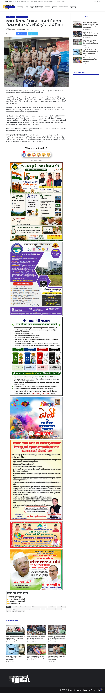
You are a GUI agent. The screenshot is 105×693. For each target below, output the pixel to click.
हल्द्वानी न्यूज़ (9, 611)
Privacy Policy (96, 690)
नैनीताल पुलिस (29, 609)
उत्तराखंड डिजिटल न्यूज (52, 606)
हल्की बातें (54, 7)
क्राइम (17, 16)
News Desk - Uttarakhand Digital (17, 29)
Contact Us (78, 690)
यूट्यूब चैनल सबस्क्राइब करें (17, 601)
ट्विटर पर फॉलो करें (14, 603)
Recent (86, 16)
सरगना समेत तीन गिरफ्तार (50, 609)
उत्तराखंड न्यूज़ (9, 609)
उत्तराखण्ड (20, 7)
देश (27, 7)
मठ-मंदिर (47, 7)
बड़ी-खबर (21, 16)
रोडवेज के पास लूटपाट (36, 609)
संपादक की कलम (63, 7)
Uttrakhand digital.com (37, 606)
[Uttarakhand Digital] (9, 7)
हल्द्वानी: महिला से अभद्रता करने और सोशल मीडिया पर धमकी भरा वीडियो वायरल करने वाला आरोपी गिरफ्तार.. (56, 658)
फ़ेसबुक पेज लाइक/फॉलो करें (17, 599)
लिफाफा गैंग (43, 609)
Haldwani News (15, 606)
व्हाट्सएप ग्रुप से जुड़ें (15, 597)
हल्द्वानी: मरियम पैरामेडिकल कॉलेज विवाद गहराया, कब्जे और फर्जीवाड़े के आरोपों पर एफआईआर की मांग (14, 658)
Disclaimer (86, 690)
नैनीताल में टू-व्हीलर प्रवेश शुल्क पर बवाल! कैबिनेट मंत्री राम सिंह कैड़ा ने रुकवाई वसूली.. (36, 1)
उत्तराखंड (8, 16)
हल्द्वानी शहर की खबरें (21, 611)
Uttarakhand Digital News (25, 606)
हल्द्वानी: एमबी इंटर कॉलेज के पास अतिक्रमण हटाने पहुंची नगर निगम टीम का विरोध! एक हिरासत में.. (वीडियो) (36, 638)
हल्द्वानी (26, 16)
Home (70, 690)
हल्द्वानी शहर (14, 611)
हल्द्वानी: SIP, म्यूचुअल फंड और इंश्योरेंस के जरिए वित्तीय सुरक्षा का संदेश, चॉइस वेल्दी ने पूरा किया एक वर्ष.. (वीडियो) (57, 638)
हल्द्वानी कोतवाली (58, 609)
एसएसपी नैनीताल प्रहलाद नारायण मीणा (19, 609)
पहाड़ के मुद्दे (73, 7)
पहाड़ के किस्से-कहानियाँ (36, 7)
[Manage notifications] (101, 689)
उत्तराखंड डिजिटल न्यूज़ (61, 606)
